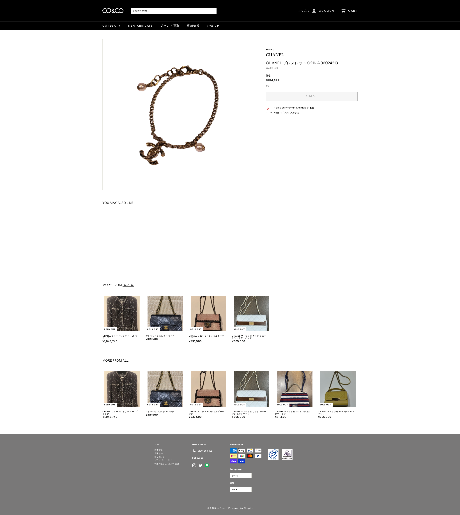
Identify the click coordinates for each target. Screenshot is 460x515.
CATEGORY (111, 25)
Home (269, 49)
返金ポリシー (161, 456)
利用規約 (159, 453)
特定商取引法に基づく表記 (167, 463)
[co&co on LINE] (207, 465)
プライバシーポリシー (165, 460)
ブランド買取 (170, 25)
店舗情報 (193, 25)
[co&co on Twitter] (201, 465)
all (125, 360)
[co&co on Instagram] (194, 465)
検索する (159, 450)
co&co (128, 285)
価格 (268, 75)
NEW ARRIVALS (140, 25)
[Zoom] (178, 114)
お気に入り (304, 10)
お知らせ (213, 25)
